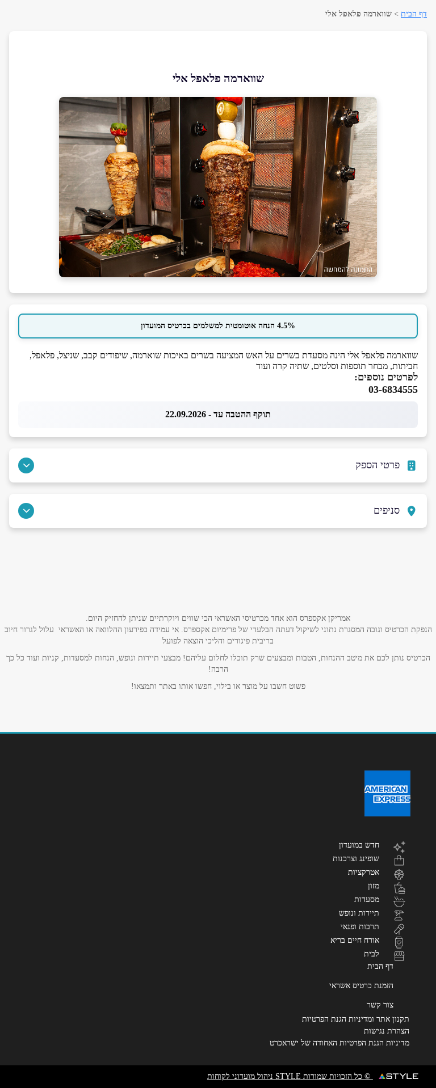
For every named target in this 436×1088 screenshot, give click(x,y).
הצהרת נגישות (386, 1031)
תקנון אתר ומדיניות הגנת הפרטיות (355, 1019)
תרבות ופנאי (360, 926)
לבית (371, 954)
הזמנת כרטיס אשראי (361, 985)
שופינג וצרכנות (356, 858)
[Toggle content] (26, 465)
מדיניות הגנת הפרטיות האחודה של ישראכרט (339, 1043)
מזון (373, 886)
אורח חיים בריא (354, 940)
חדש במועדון (359, 845)
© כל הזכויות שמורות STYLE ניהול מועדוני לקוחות (290, 1076)
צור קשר (380, 1005)
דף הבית (414, 14)
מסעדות (366, 899)
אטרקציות (363, 872)
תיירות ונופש (359, 913)
